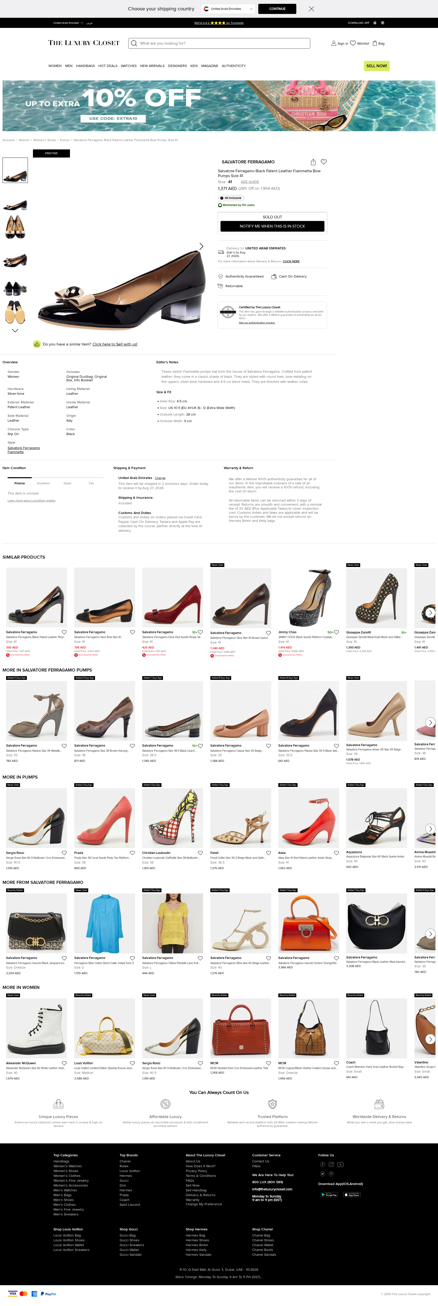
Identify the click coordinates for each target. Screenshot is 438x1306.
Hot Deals (107, 66)
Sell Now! (377, 66)
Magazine (209, 66)
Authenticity (234, 66)
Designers (177, 66)
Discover (9, 140)
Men (68, 66)
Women (55, 66)
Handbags (85, 66)
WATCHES (129, 66)
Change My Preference (204, 1205)
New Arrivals (152, 66)
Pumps (65, 140)
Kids (194, 66)
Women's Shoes (45, 140)
